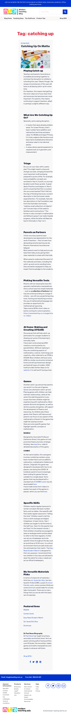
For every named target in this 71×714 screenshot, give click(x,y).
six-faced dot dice (38, 580)
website (27, 370)
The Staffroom (30, 18)
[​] (10, 11)
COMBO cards (41, 482)
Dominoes (27, 626)
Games (26, 390)
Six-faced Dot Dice (31, 622)
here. (46, 492)
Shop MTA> (28, 656)
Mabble (26, 610)
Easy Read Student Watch (33, 618)
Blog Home (8, 18)
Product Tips (41, 18)
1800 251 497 (37, 677)
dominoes (32, 588)
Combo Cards (29, 614)
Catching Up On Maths (35, 46)
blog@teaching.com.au (14, 677)
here (36, 444)
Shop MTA (63, 18)
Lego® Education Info (17, 693)
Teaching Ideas (18, 18)
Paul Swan (29, 636)
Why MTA (6, 688)
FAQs (37, 687)
